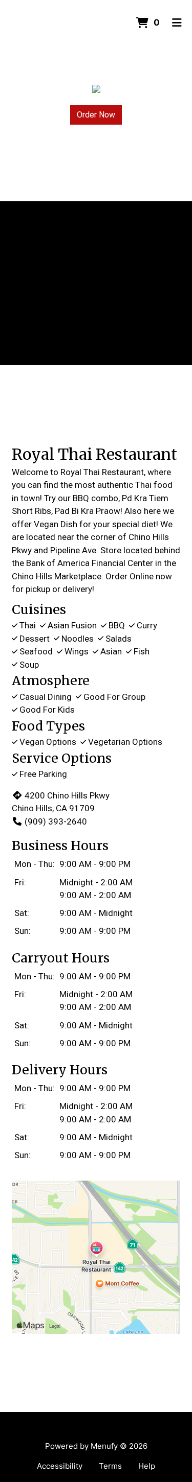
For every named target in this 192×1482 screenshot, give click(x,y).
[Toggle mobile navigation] (177, 23)
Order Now (96, 115)
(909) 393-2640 (56, 821)
